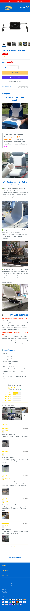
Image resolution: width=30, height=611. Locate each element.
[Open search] (21, 7)
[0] (27, 7)
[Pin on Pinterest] (21, 87)
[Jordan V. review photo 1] (5, 443)
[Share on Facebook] (19, 87)
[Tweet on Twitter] (24, 87)
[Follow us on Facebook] (3, 592)
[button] (8, 393)
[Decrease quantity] (8, 67)
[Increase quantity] (16, 67)
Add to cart (15, 72)
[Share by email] (27, 87)
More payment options (15, 81)
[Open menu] (2, 7)
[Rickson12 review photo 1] (5, 491)
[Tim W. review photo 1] (5, 515)
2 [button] (14, 547)
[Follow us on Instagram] (5, 592)
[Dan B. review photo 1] (5, 538)
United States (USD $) (7, 583)
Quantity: (4, 67)
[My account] (24, 7)
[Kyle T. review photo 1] (5, 468)
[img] (5, 428)
